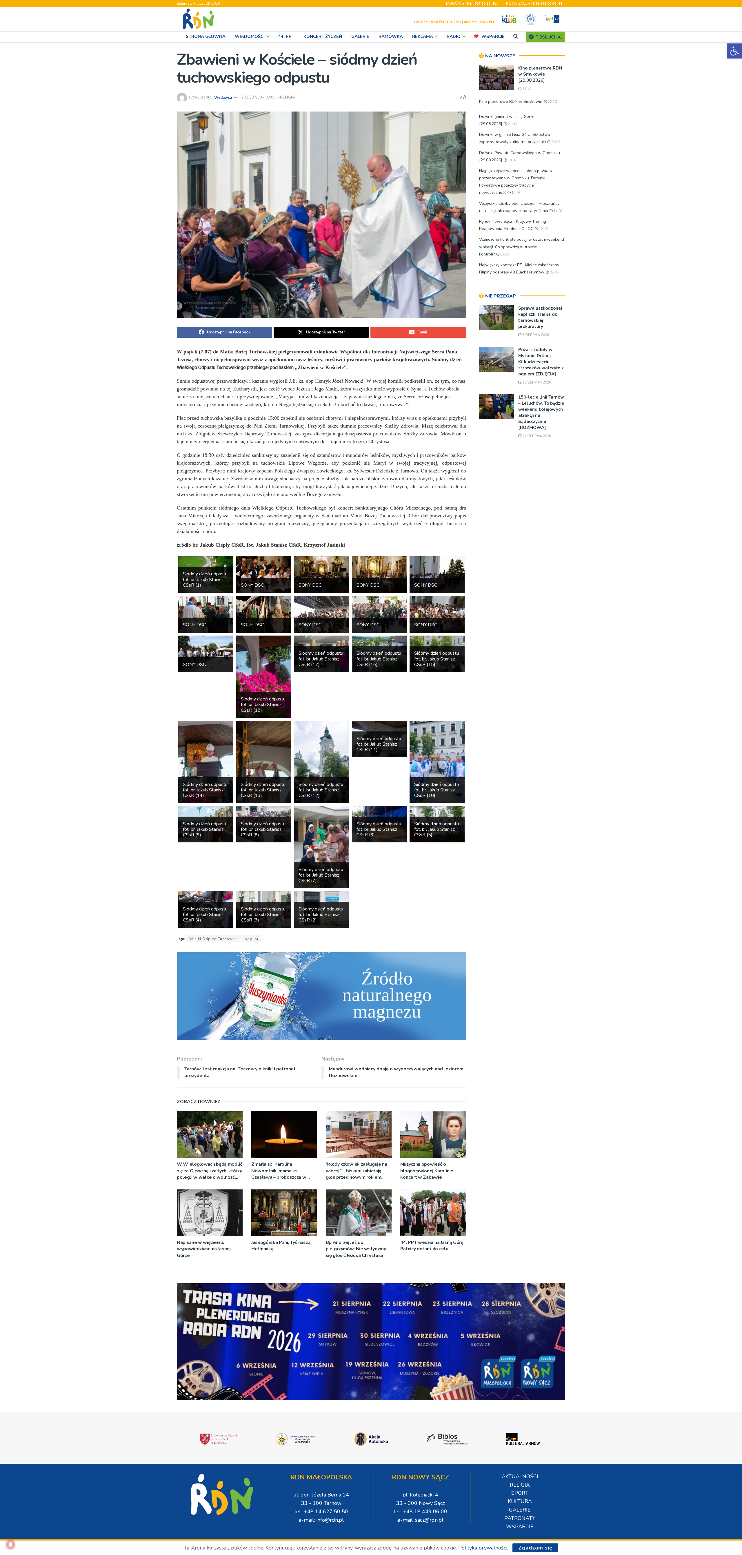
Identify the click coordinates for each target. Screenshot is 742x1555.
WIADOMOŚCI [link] (250, 36)
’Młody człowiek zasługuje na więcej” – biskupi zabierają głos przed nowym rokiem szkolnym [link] (356, 1170)
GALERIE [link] (360, 36)
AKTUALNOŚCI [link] (520, 1476)
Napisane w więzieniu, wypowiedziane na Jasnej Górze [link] (204, 1249)
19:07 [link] (512, 160)
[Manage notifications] (10, 1544)
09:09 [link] (504, 254)
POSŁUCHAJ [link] (548, 37)
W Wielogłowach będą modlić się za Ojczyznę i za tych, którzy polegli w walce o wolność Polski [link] (209, 1170)
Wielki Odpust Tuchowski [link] (213, 939)
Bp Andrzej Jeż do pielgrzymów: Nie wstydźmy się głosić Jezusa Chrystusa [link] (356, 1249)
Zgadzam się (535, 1547)
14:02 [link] (558, 211)
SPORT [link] (519, 1493)
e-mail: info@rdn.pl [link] (321, 1519)
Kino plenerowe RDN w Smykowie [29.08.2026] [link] (540, 74)
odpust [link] (252, 939)
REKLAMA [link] (422, 36)
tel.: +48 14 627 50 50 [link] (321, 1511)
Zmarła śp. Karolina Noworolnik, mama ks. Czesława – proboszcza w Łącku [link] (278, 1170)
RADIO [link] (454, 36)
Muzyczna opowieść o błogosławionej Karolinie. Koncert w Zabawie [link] (427, 1170)
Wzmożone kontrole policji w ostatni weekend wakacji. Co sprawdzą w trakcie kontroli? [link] (521, 247)
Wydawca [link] (223, 97)
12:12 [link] (543, 229)
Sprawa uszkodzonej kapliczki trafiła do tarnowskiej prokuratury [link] (540, 317)
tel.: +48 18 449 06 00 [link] (420, 1511)
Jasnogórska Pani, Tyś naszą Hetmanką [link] (280, 1245)
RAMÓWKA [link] (391, 36)
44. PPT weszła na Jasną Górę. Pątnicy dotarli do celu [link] (432, 1245)
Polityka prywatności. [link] (483, 1547)
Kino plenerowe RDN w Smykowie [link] (510, 101)
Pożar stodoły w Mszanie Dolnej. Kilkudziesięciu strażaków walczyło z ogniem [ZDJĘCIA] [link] (541, 362)
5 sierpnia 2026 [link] (535, 335)
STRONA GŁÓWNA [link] (205, 36)
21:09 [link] (512, 124)
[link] (734, 51)
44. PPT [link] (286, 36)
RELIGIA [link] (287, 97)
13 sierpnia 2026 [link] (536, 382)
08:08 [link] (554, 272)
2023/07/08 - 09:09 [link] (258, 97)
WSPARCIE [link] (493, 36)
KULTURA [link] (520, 1501)
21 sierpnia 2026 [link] (536, 436)
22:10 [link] (526, 89)
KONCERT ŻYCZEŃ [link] (322, 36)
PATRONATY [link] (519, 1518)
